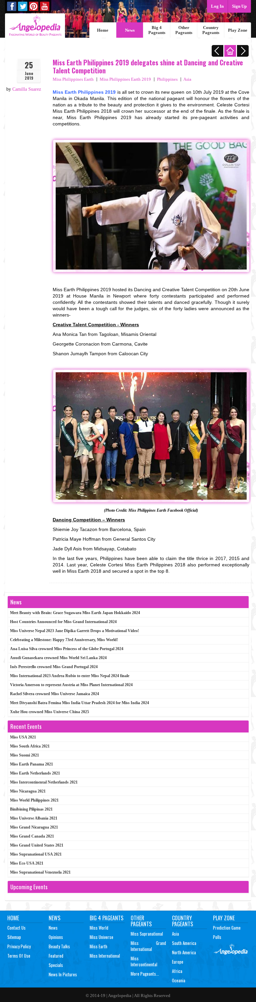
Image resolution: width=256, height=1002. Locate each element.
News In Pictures (63, 974)
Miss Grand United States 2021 (36, 845)
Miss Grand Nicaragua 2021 (34, 827)
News (130, 30)
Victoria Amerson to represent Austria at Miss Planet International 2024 (71, 684)
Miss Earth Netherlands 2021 (35, 773)
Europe (177, 961)
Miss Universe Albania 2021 (33, 818)
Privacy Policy (19, 946)
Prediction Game (227, 927)
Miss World (99, 927)
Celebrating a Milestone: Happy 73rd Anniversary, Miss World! (64, 639)
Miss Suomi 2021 (24, 755)
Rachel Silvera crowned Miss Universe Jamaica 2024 (54, 693)
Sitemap (14, 937)
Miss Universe (101, 937)
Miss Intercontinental (144, 961)
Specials (56, 965)
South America (184, 943)
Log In (217, 6)
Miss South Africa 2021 (30, 746)
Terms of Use (18, 955)
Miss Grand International (148, 946)
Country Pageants (210, 30)
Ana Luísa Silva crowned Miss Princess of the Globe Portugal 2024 (66, 648)
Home (102, 30)
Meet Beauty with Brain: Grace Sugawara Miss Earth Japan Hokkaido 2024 (75, 612)
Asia (187, 79)
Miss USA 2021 (23, 737)
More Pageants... (145, 973)
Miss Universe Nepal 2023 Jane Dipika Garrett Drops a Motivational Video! (74, 630)
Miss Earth (98, 946)
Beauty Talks (59, 946)
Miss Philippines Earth (73, 79)
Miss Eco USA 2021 (26, 863)
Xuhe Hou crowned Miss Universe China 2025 (49, 711)
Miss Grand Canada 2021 (32, 836)
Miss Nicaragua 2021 (28, 791)
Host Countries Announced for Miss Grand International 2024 (63, 621)
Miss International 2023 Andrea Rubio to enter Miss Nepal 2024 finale (69, 675)
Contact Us (16, 927)
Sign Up (239, 6)
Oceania (178, 980)
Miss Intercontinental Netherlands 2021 (44, 782)
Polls (217, 937)
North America (184, 952)
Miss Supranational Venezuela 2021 (40, 872)
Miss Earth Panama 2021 (31, 764)
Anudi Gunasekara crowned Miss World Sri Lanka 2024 (58, 657)
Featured (56, 955)
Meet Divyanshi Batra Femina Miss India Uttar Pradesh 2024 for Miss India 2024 (79, 702)
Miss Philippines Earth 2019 (125, 79)
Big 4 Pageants (156, 30)
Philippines (167, 79)
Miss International (105, 955)
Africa (177, 971)
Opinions (56, 937)
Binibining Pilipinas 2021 (31, 809)
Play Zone (237, 30)
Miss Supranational (147, 933)
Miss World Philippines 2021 (34, 800)
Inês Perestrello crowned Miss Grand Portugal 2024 (54, 666)
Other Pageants (183, 30)
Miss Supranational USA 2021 (36, 854)
